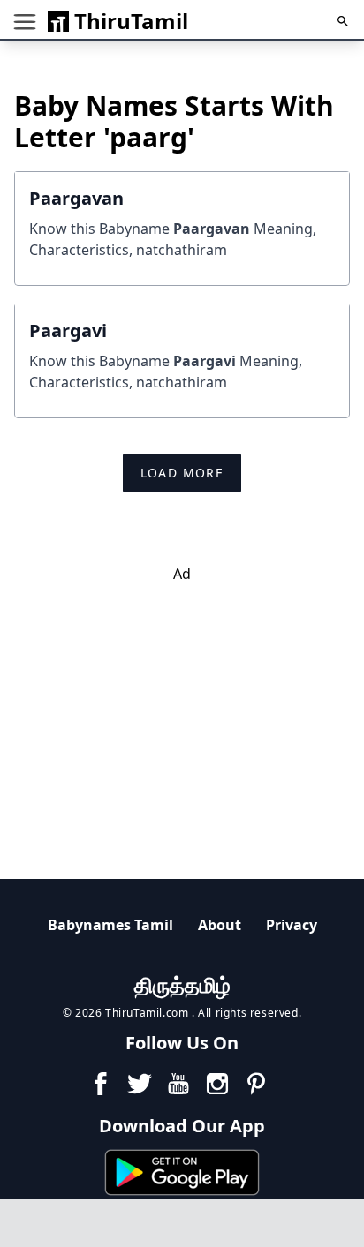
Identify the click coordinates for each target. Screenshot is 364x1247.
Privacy (291, 925)
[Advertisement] (182, 707)
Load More (182, 472)
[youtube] (178, 1084)
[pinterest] (256, 1084)
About (219, 925)
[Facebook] (101, 1084)
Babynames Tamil (110, 925)
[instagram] (217, 1084)
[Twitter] (139, 1084)
